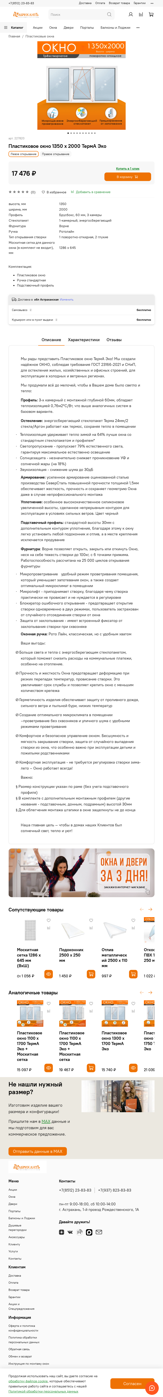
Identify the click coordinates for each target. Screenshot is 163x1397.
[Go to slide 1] (68, 133)
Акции (37, 27)
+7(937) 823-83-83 (114, 1190)
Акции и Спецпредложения (21, 1306)
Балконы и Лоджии (115, 27)
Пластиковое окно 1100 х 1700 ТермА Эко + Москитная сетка (29, 1046)
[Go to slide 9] (92, 133)
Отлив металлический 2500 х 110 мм (114, 957)
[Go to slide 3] (74, 133)
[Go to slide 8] (89, 133)
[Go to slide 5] (80, 133)
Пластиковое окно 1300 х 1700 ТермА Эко (114, 1040)
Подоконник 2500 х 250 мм (71, 955)
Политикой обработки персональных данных (43, 1391)
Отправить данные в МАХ (37, 1151)
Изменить (66, 299)
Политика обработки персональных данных (23, 1340)
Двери (68, 27)
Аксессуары (16, 1237)
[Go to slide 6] (83, 133)
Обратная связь (19, 1349)
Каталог (17, 27)
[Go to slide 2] (71, 133)
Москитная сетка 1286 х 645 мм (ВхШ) (29, 957)
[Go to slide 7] (86, 133)
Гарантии (140, 3)
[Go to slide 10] (95, 133)
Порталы (87, 27)
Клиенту (14, 1244)
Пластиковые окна (39, 36)
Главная (14, 36)
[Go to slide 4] (77, 133)
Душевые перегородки (17, 1227)
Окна (53, 27)
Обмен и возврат (20, 1356)
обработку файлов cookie (28, 1381)
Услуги (13, 1251)
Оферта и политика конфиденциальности (23, 1328)
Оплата (100, 3)
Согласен (132, 1383)
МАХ (46, 1121)
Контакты (14, 1258)
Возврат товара (119, 3)
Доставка (85, 3)
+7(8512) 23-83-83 (21, 3)
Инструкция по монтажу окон (28, 1364)
